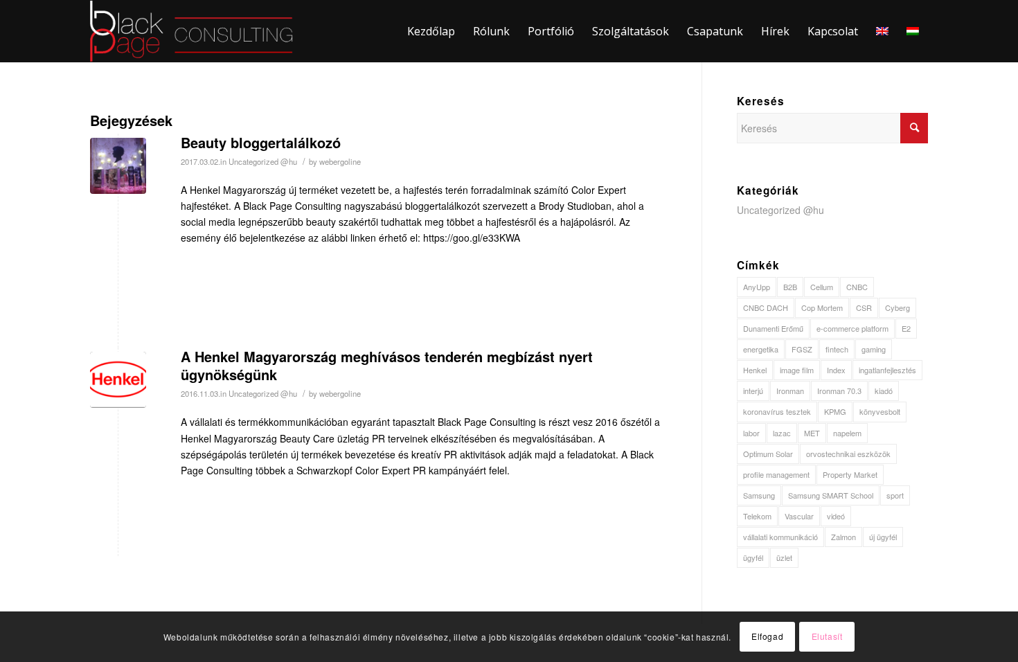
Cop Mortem (822, 307)
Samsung (759, 495)
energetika (760, 349)
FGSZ (802, 349)
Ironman (790, 390)
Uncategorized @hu (263, 161)
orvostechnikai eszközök (848, 453)
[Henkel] (118, 380)
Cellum (821, 286)
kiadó (884, 390)
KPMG (835, 411)
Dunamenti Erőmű (773, 328)
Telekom (757, 515)
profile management (776, 474)
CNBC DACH (765, 307)
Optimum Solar (768, 453)
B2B (790, 286)
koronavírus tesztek (777, 411)
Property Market (850, 474)
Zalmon (843, 536)
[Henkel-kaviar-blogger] (118, 166)
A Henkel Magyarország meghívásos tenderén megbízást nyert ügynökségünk (387, 365)
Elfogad (767, 636)
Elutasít (827, 636)
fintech (836, 349)
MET (812, 432)
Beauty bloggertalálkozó (261, 142)
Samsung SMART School (830, 495)
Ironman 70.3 (839, 390)
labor (751, 432)
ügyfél (753, 557)
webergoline (340, 161)
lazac (782, 432)
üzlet (784, 557)
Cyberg (897, 307)
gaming (873, 349)
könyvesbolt (879, 411)
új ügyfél (883, 536)
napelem (847, 432)
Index (836, 369)
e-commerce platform (852, 328)
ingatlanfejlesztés (887, 369)
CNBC (857, 286)
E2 (906, 328)
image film (797, 369)
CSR (864, 307)
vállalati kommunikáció (780, 536)
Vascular (799, 515)
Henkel (755, 369)
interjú (753, 390)
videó (836, 515)
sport (895, 495)
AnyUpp (756, 286)
